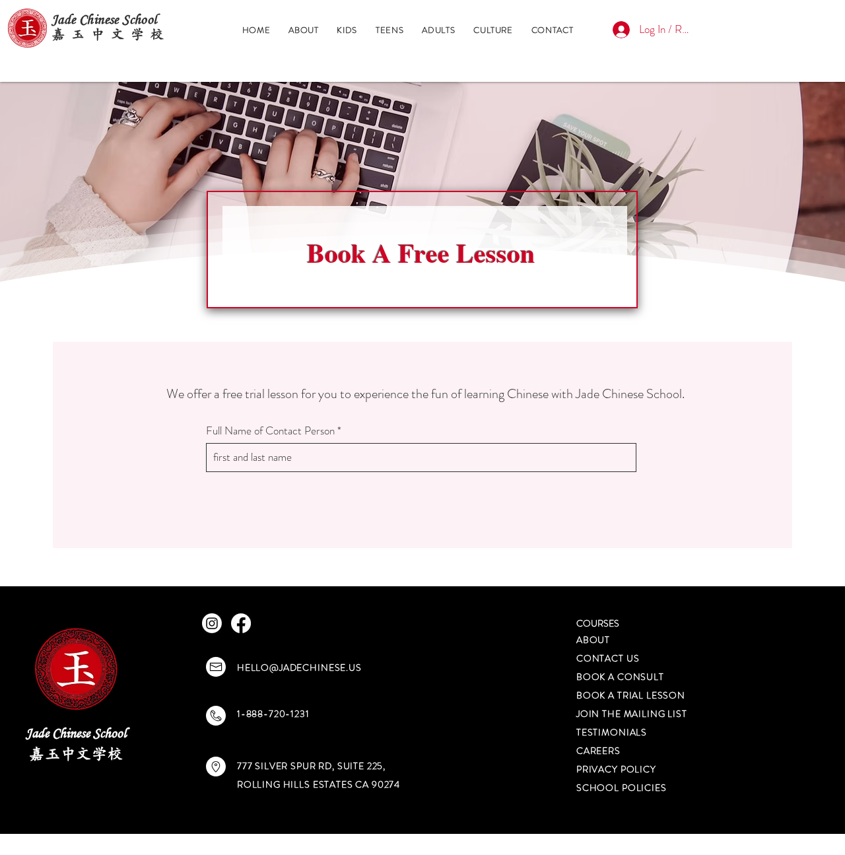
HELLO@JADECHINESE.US (299, 667)
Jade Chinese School (76, 732)
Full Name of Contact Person (270, 430)
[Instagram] (212, 623)
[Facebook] (241, 623)
